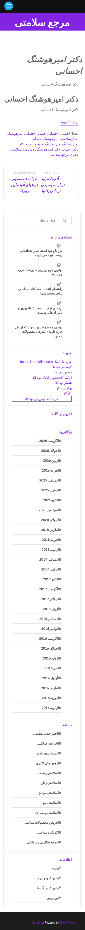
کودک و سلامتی (47, 832)
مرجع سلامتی (42, 22)
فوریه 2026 (50, 470)
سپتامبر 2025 (48, 510)
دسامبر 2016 (48, 619)
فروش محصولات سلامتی (41, 822)
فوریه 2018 (50, 539)
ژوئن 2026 (50, 460)
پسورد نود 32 (62, 372)
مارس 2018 (49, 530)
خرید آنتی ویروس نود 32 (42, 398)
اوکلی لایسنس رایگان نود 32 (52, 377)
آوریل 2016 (50, 678)
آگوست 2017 (48, 589)
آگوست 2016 (48, 638)
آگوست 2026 (48, 441)
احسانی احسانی (47, 133)
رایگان (67, 393)
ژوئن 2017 (50, 609)
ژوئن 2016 (50, 658)
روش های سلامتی (23, 149)
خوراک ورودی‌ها (47, 878)
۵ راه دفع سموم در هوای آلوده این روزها (24, 182)
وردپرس (52, 898)
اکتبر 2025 (50, 500)
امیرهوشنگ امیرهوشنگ (61, 144)
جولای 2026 (49, 450)
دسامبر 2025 (48, 480)
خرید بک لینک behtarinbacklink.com (46, 361)
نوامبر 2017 (49, 569)
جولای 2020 (49, 520)
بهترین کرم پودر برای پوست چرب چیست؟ (40, 272)
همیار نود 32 (63, 382)
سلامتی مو (50, 803)
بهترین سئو (64, 388)
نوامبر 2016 (49, 628)
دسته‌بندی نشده (47, 753)
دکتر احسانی (69, 149)
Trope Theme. (67, 922)
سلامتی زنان (49, 783)
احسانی (64, 133)
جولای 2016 (49, 648)
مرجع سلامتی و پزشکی (42, 842)
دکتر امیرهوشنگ (48, 149)
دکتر (22, 144)
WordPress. (37, 922)
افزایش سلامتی (47, 743)
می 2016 (51, 668)
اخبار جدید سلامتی (45, 733)
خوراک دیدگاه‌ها (47, 888)
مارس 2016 (49, 688)
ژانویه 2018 (50, 549)
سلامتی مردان (48, 793)
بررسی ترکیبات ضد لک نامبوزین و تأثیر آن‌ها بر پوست (39, 310)
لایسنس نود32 (62, 367)
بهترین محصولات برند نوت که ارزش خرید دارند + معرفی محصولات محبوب (38, 331)
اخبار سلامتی (69, 138)
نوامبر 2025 (49, 490)
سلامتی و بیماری (46, 812)
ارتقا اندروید (69, 121)
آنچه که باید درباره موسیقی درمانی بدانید (53, 182)
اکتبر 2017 (50, 579)
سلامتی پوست (48, 773)
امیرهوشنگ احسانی (45, 138)
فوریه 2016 (50, 698)
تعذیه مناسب (35, 144)
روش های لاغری (47, 763)
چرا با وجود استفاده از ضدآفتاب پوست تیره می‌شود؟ (41, 253)
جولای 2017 (49, 599)
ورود (55, 868)
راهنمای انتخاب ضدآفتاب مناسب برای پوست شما (40, 291)
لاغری (74, 154)
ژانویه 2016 (50, 708)
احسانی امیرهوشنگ (21, 133)
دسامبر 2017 (48, 559)
